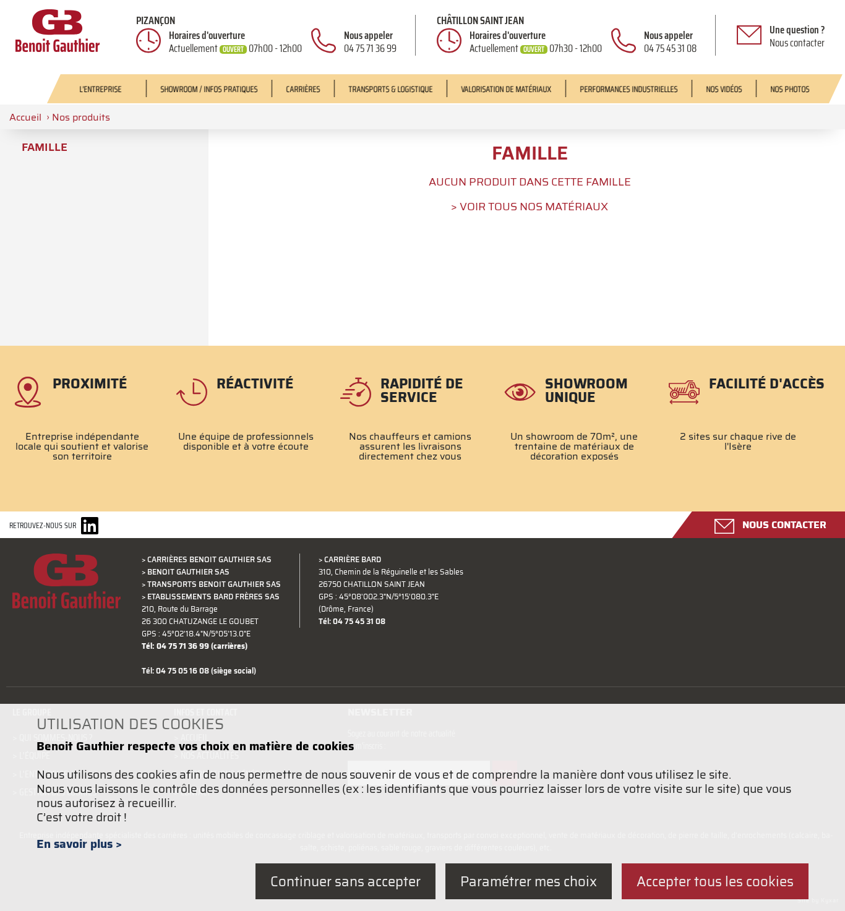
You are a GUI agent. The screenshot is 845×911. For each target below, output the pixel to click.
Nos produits (81, 116)
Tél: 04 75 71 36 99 (175, 646)
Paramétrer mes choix (528, 881)
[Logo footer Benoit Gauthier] (66, 589)
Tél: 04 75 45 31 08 (352, 621)
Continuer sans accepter (345, 881)
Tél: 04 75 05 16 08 (175, 671)
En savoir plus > (79, 843)
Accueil (25, 116)
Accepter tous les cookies (715, 881)
